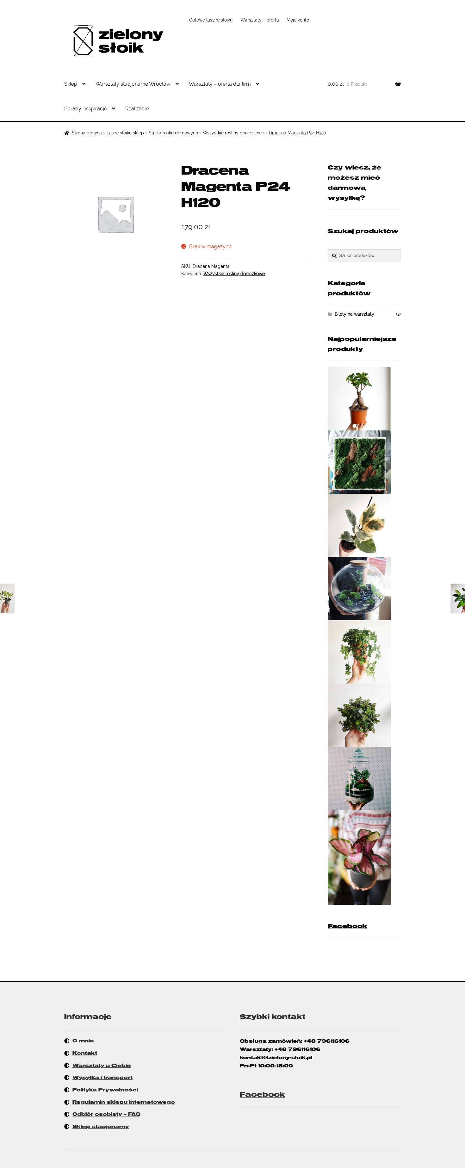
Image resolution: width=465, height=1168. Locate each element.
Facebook (347, 926)
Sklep (70, 84)
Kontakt (84, 1053)
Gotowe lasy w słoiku (210, 19)
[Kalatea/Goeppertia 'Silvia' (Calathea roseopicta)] (364, 857)
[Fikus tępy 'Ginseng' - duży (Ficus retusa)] (364, 398)
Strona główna (87, 132)
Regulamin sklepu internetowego (123, 1102)
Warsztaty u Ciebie (101, 1065)
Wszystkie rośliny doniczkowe (233, 132)
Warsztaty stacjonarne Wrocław (133, 84)
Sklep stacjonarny (100, 1126)
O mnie (83, 1040)
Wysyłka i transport (102, 1077)
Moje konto (298, 19)
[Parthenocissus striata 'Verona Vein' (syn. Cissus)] (364, 651)
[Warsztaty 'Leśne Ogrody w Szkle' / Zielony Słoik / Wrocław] (364, 778)
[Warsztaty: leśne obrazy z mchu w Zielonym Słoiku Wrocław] (364, 462)
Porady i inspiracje (85, 109)
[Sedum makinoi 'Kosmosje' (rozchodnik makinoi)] (364, 715)
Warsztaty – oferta (259, 19)
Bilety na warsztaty (354, 314)
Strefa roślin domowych (173, 132)
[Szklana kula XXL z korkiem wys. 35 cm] (364, 588)
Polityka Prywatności (105, 1089)
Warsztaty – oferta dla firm (220, 84)
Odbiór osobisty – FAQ (106, 1114)
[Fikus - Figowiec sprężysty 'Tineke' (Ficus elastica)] (364, 525)
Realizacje (137, 109)
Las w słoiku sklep (125, 132)
